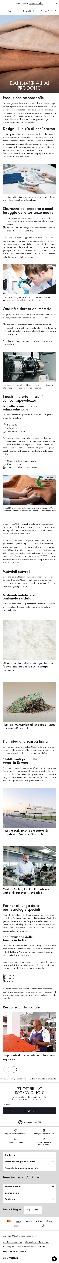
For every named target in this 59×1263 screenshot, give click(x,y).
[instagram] (27, 1177)
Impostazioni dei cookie (14, 1252)
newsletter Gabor (36, 3)
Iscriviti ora (29, 1111)
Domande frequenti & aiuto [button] (20, 1162)
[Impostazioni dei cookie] (54, 1258)
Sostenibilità (23, 1079)
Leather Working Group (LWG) (27, 445)
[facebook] (32, 1177)
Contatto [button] (10, 1155)
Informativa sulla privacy (37, 1242)
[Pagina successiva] (14, 1069)
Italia (35, 1210)
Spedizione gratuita (15, 1142)
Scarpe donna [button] (12, 1187)
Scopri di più (9, 1060)
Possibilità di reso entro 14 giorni (43, 1143)
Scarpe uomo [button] (12, 1193)
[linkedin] (37, 1177)
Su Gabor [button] (10, 1199)
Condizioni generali (12, 1242)
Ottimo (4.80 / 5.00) (32, 1122)
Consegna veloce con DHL (43, 1133)
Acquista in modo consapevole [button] (21, 1168)
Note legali (8, 1247)
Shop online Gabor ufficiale (15, 1133)
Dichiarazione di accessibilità (31, 1247)
